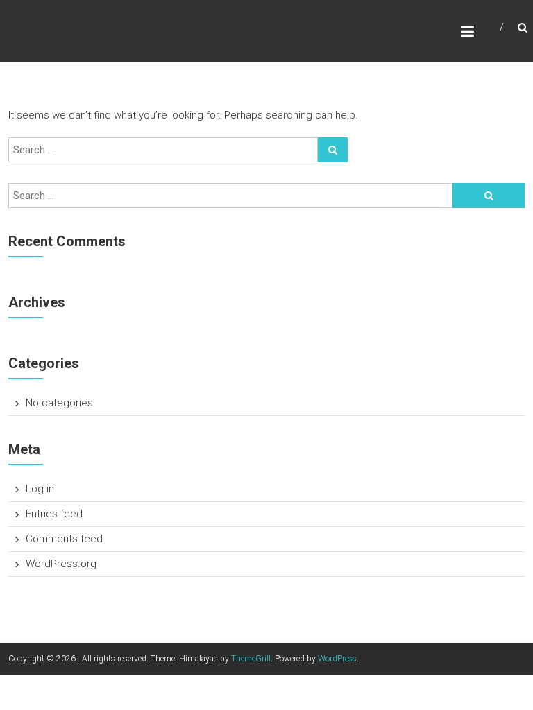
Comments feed (64, 538)
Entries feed (54, 514)
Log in (40, 489)
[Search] (333, 149)
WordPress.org (61, 563)
